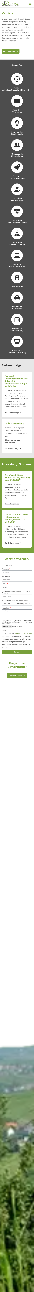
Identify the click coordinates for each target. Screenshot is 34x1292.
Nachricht (6, 608)
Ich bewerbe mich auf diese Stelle (15, 600)
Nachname (6, 576)
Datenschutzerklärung (23, 633)
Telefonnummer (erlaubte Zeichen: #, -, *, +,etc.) (17, 592)
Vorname (5, 569)
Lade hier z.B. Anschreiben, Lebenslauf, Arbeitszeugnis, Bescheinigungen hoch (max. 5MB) (17, 622)
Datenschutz (7, 630)
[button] (30, 3)
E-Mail (4, 584)
